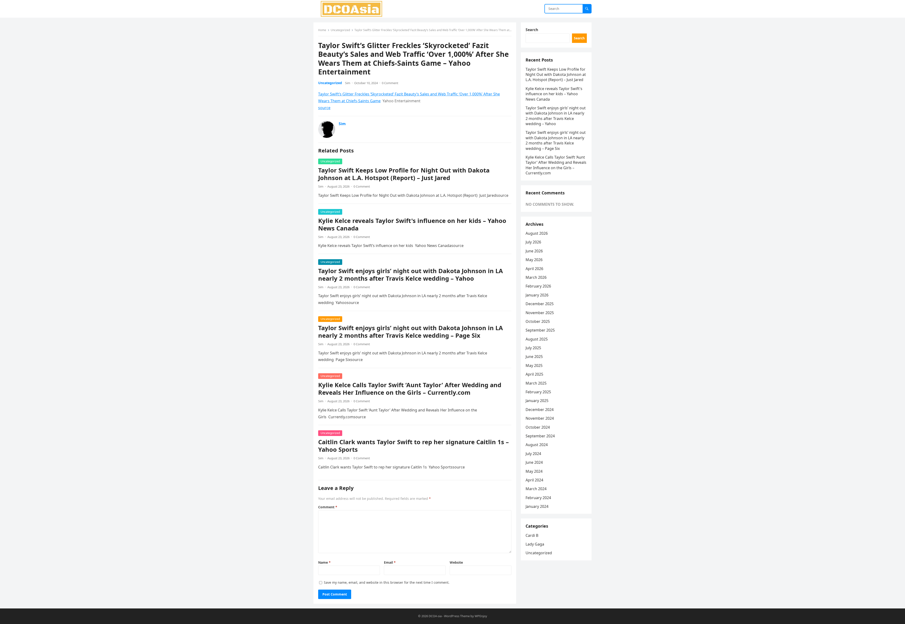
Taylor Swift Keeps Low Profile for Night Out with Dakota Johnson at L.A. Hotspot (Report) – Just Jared (404, 174)
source (324, 107)
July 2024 (533, 453)
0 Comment (390, 83)
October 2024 (538, 427)
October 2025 (538, 321)
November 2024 (540, 418)
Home (322, 30)
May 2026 (534, 259)
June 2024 (534, 462)
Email (390, 562)
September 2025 (540, 330)
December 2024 (540, 409)
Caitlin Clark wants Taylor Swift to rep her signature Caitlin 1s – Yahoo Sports (413, 446)
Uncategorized (340, 30)
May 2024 (534, 471)
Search (532, 29)
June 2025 (534, 356)
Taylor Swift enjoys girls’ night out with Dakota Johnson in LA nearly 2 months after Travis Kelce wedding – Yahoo (410, 275)
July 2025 (533, 347)
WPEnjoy (481, 616)
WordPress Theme (457, 616)
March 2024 (536, 488)
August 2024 (537, 444)
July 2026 (533, 242)
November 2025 (540, 312)
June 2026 (534, 251)
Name (324, 562)
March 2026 (536, 277)
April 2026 (534, 268)
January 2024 (537, 506)
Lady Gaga (535, 544)
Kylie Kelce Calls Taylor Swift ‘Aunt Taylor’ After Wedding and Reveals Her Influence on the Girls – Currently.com (409, 389)
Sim (347, 83)
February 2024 (538, 497)
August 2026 (537, 233)
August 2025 (537, 339)
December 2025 (540, 303)
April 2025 (534, 374)
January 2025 (537, 400)
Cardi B (532, 535)
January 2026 (537, 295)
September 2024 (540, 436)
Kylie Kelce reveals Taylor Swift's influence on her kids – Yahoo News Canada (412, 224)
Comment (327, 507)
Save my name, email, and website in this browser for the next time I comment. (386, 582)
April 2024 (534, 480)
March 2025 (536, 383)
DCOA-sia (435, 616)
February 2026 (538, 286)
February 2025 (538, 391)
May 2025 (534, 365)
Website (456, 562)
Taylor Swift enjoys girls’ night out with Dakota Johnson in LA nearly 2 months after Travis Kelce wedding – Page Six (410, 332)
